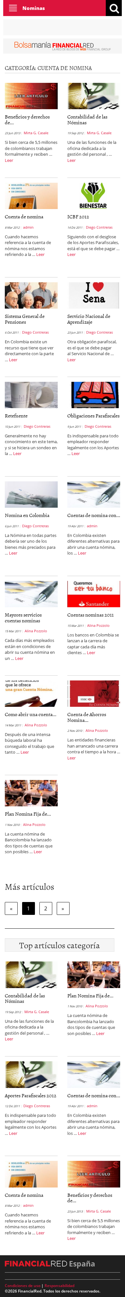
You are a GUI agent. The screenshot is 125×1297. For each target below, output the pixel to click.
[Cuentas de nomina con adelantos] (93, 493)
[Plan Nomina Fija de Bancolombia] (31, 792)
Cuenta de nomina (24, 216)
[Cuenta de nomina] (31, 195)
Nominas (33, 8)
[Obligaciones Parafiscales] (93, 394)
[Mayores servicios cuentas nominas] (31, 593)
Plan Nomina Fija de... (28, 814)
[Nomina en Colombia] (31, 493)
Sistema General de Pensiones (25, 319)
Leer (9, 160)
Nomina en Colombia (27, 515)
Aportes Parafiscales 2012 (30, 1095)
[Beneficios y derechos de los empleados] (31, 95)
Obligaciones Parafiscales (93, 415)
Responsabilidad (59, 1285)
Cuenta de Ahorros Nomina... (86, 717)
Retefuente (16, 415)
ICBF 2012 (78, 216)
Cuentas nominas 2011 (90, 614)
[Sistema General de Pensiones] (31, 294)
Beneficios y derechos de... (27, 119)
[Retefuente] (31, 394)
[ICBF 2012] (93, 195)
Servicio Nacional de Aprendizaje (88, 319)
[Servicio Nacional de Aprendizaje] (93, 294)
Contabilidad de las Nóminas (87, 119)
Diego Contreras (99, 227)
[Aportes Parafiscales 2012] (31, 1074)
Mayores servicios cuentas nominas (23, 617)
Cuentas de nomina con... (93, 515)
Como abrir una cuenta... (30, 714)
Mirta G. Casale (36, 132)
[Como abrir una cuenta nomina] (31, 693)
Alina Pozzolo (36, 630)
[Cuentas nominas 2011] (93, 593)
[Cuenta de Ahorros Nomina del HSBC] (93, 693)
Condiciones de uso (22, 1285)
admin (28, 227)
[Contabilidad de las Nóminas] (93, 95)
